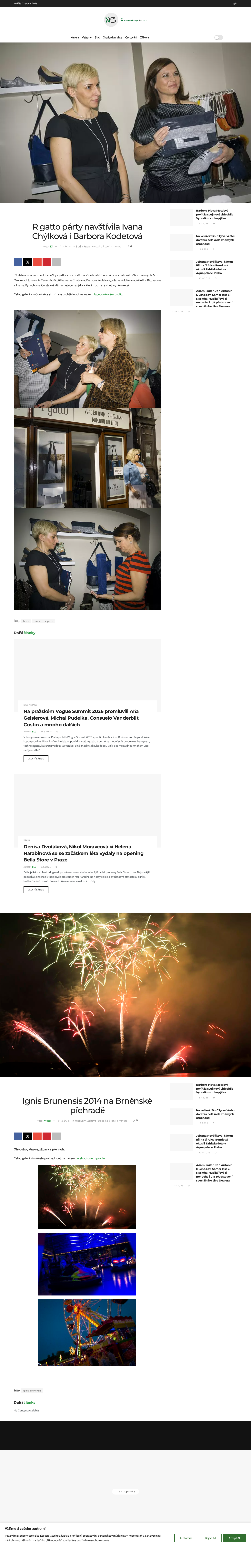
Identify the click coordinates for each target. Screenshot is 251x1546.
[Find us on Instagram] (236, 37)
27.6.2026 (177, 311)
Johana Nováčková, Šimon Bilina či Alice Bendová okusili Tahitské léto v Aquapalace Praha (214, 267)
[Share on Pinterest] (47, 262)
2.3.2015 (65, 246)
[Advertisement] (203, 357)
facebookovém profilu (108, 294)
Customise (186, 1538)
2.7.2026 (203, 223)
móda (37, 621)
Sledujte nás (126, 1491)
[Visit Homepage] (125, 19)
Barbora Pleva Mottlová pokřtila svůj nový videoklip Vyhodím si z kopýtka (214, 214)
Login (234, 3)
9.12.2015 (64, 1120)
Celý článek (38, 758)
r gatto (49, 621)
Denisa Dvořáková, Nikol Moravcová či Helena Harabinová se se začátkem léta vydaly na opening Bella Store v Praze (84, 853)
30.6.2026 (204, 278)
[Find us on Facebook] (230, 37)
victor (47, 1120)
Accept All (234, 1538)
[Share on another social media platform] (56, 262)
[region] (125, 1534)
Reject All (210, 1538)
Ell (51, 246)
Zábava (144, 37)
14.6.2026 (46, 731)
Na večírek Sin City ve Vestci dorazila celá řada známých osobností (215, 239)
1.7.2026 (203, 249)
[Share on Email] (37, 262)
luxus (26, 621)
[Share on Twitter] (27, 262)
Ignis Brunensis (32, 1390)
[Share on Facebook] (18, 262)
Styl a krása (83, 246)
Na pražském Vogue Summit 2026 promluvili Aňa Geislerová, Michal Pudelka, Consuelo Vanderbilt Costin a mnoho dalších (81, 717)
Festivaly (80, 1120)
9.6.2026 (45, 867)
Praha (27, 840)
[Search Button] (207, 37)
